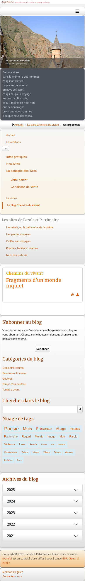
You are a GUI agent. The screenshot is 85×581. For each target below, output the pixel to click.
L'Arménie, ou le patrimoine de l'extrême (30, 227)
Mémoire (69, 452)
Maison (62, 444)
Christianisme (10, 452)
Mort (62, 436)
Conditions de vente (24, 187)
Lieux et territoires (13, 367)
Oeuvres (7, 378)
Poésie (11, 428)
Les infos (11, 198)
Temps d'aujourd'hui (14, 384)
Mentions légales (12, 572)
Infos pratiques (16, 157)
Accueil (10, 135)
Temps (57, 452)
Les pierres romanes (18, 234)
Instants (75, 428)
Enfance (8, 460)
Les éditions (13, 142)
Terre (19, 460)
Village (46, 452)
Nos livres (13, 163)
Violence (9, 444)
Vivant (36, 452)
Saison (25, 452)
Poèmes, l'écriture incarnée (22, 248)
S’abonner (42, 349)
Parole (73, 436)
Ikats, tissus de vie (16, 255)
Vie (52, 444)
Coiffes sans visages (18, 241)
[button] (71, 42)
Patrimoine (11, 436)
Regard (26, 436)
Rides (44, 444)
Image (51, 436)
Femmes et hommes (14, 373)
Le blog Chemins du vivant (23, 205)
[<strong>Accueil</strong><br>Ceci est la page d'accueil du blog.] (72, 294)
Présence (44, 429)
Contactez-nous (12, 576)
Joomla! (7, 558)
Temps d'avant (10, 389)
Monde (39, 436)
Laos (22, 444)
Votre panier (19, 180)
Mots (27, 428)
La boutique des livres (21, 170)
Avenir (33, 444)
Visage (61, 429)
